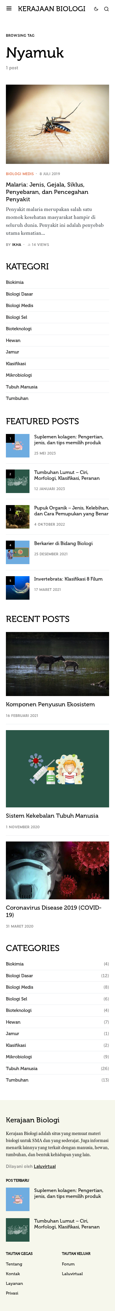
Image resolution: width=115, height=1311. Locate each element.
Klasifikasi (16, 363)
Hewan (13, 340)
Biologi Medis (20, 173)
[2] (17, 480)
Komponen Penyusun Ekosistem (50, 704)
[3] (17, 516)
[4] (17, 551)
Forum (68, 1264)
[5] (17, 587)
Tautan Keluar (76, 1254)
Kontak (13, 1273)
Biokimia (15, 282)
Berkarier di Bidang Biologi (63, 543)
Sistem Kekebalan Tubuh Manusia (52, 815)
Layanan (14, 1283)
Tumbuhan (17, 398)
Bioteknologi (19, 328)
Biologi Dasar (19, 294)
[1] (17, 445)
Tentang (14, 1264)
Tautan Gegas (19, 1254)
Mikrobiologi (19, 375)
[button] (9, 8)
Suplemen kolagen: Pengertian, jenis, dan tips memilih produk (69, 439)
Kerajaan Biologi (52, 8)
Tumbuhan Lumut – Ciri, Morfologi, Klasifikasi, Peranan (67, 475)
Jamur (12, 352)
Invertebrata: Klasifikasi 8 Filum (68, 579)
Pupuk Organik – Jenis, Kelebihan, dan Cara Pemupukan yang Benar (71, 511)
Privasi (12, 1293)
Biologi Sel (16, 317)
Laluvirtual (45, 1166)
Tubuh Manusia (21, 387)
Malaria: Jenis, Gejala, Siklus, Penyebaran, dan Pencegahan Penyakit (47, 192)
